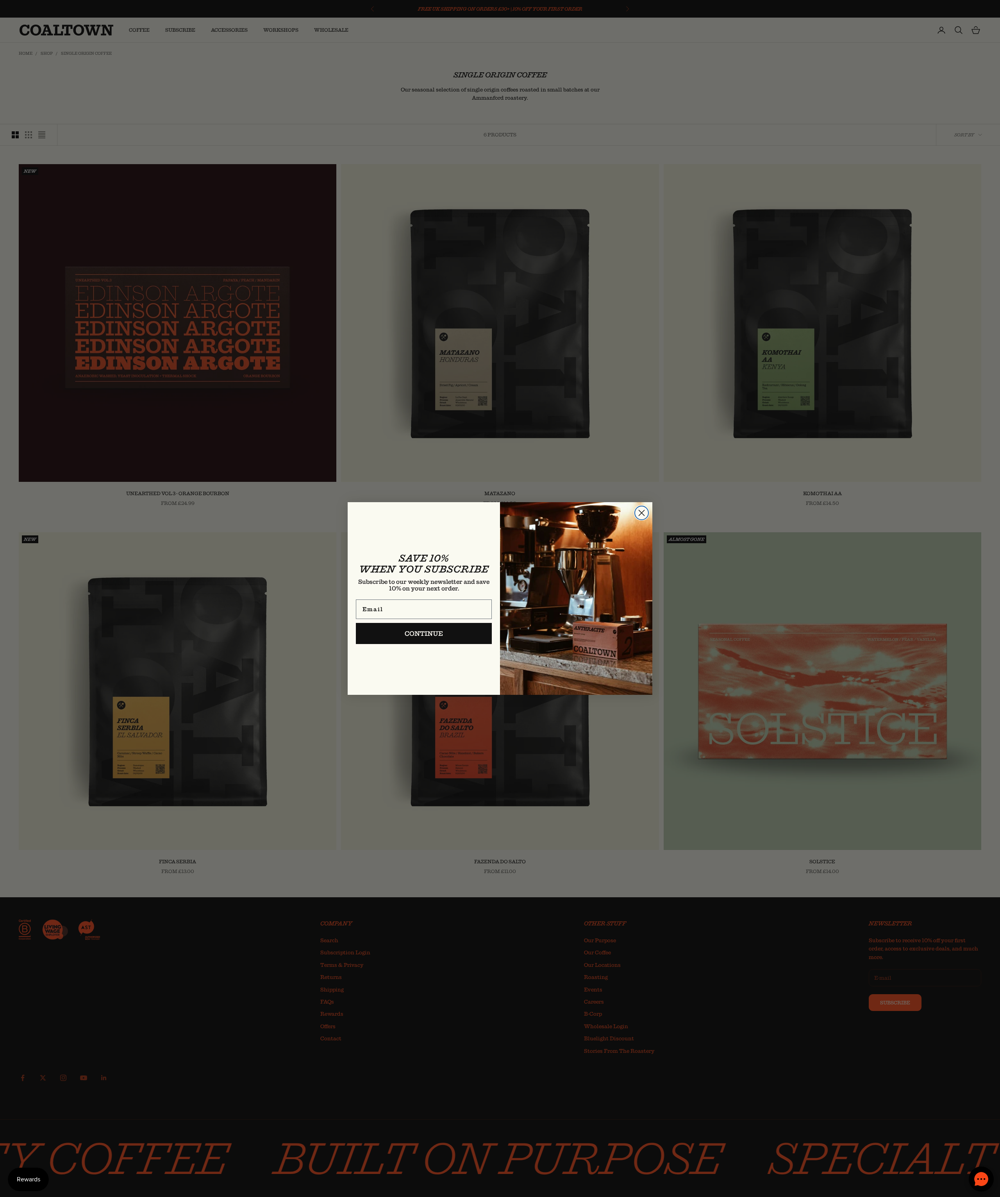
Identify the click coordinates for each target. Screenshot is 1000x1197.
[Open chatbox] (981, 1179)
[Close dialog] (641, 513)
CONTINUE (424, 633)
